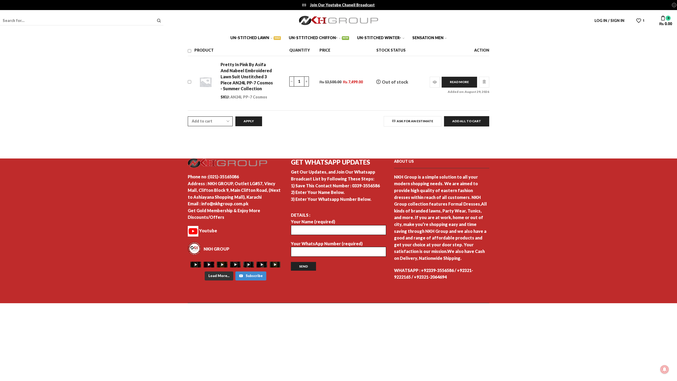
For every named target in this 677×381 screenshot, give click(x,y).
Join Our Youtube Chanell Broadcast (342, 5)
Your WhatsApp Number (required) (327, 243)
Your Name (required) (313, 221)
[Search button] (158, 20)
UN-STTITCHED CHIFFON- (318, 37)
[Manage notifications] (664, 369)
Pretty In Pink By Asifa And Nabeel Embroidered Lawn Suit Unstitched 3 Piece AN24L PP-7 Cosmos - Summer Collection (247, 76)
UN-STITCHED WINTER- (379, 37)
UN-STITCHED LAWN (255, 37)
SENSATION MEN (427, 37)
